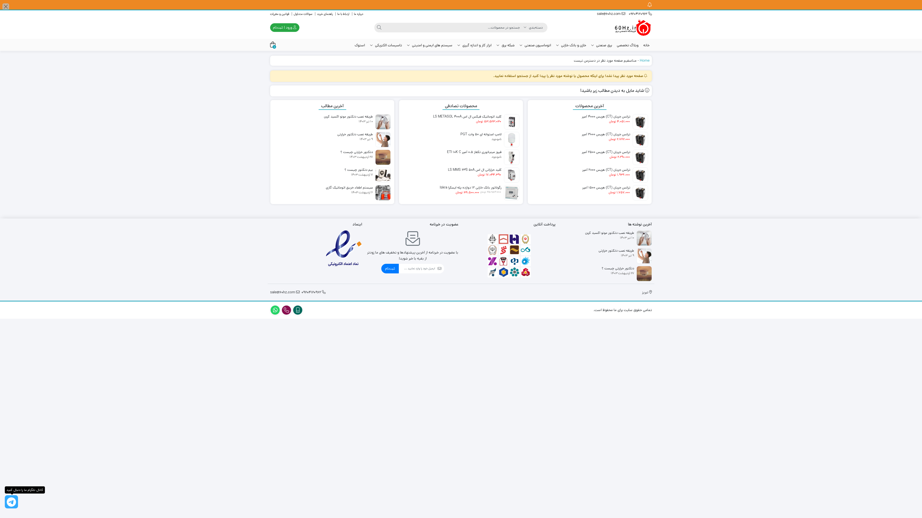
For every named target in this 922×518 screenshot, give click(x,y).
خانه (646, 45)
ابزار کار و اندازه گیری (476, 45)
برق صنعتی (603, 45)
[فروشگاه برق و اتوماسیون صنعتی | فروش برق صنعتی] (632, 27)
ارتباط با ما (343, 14)
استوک (360, 45)
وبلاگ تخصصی (627, 45)
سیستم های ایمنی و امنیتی (431, 45)
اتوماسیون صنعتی (537, 45)
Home (644, 60)
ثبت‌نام (390, 268)
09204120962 (638, 14)
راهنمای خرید (325, 14)
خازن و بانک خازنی (573, 45)
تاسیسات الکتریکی (388, 45)
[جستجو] (379, 27)
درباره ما (358, 14)
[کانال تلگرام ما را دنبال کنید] (11, 501)
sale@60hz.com (609, 14)
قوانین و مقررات (279, 14)
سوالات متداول (303, 14)
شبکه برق (508, 45)
